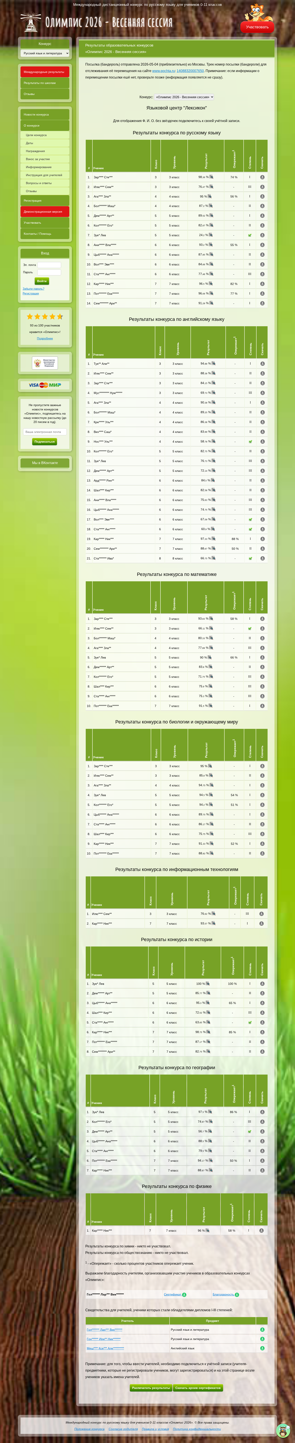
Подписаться (45, 441)
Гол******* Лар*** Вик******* (104, 1329)
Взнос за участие (38, 159)
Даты (29, 143)
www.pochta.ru (163, 71)
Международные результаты (44, 72)
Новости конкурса (36, 114)
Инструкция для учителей (44, 175)
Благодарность (224, 1294)
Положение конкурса (89, 1429)
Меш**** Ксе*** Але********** (105, 1348)
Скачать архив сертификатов (198, 1388)
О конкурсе (32, 125)
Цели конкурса (36, 135)
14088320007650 (190, 71)
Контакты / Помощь (37, 233)
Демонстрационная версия (43, 211)
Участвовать (257, 27)
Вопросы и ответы (39, 183)
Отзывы (29, 94)
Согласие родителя (123, 1429)
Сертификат (173, 1294)
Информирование (39, 167)
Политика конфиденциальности (197, 1429)
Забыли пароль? (33, 288)
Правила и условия (155, 1429)
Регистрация (32, 200)
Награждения (35, 151)
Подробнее (45, 338)
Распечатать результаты (151, 1388)
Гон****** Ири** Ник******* (104, 1339)
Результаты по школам (40, 83)
